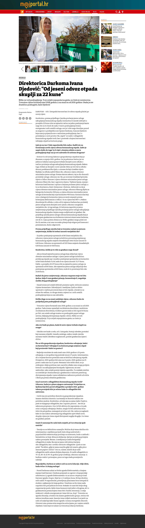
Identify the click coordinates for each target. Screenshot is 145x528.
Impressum (60, 523)
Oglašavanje (123, 523)
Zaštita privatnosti (108, 523)
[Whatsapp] (27, 118)
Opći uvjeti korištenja (69, 523)
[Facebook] (20, 118)
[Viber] (30, 118)
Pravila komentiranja (97, 523)
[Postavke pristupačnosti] (122, 12)
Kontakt (116, 523)
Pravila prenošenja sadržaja (83, 523)
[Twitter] (23, 118)
